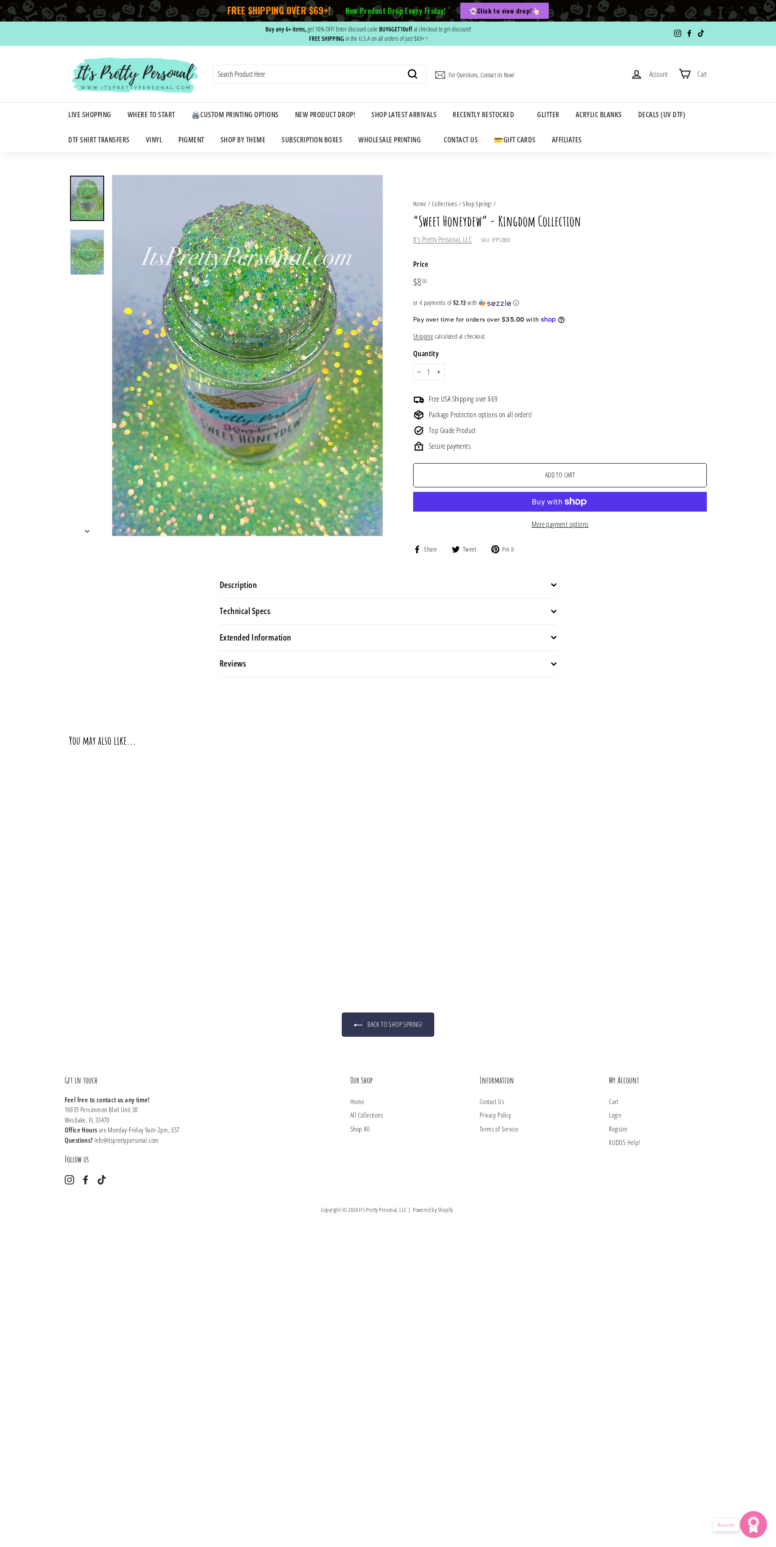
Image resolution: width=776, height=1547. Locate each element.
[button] (560, 302)
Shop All (360, 1128)
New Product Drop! (325, 114)
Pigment (191, 140)
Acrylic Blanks (599, 114)
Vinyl (154, 140)
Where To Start (151, 114)
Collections (444, 203)
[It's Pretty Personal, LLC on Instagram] (69, 1179)
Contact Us (461, 140)
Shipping (423, 336)
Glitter (548, 114)
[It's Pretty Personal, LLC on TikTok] (101, 1179)
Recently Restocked (483, 114)
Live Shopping (89, 114)
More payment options (560, 524)
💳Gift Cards (515, 140)
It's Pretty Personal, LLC (442, 239)
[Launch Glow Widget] (753, 1524)
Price (420, 264)
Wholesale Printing (389, 140)
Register (618, 1128)
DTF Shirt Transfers (99, 140)
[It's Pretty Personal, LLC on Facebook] (85, 1179)
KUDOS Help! (624, 1142)
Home (420, 203)
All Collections (366, 1114)
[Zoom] (247, 355)
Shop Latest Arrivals (403, 114)
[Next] (87, 528)
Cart (613, 1101)
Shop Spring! (477, 203)
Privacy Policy (495, 1114)
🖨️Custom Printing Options (235, 114)
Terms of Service (499, 1128)
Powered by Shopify (433, 1210)
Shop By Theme (243, 140)
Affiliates (567, 140)
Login (615, 1114)
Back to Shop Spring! (394, 1024)
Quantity (426, 353)
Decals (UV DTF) (662, 114)
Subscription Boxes (312, 140)
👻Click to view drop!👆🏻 (504, 10)
